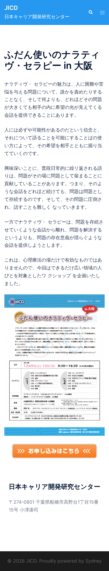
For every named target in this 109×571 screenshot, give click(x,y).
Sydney (93, 561)
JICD (11, 7)
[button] (90, 12)
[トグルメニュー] (102, 13)
